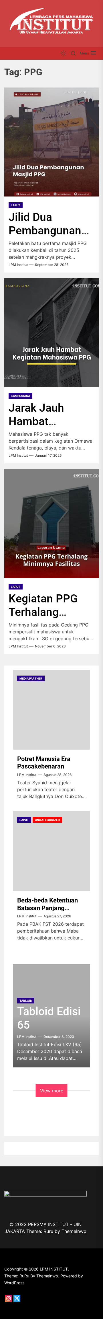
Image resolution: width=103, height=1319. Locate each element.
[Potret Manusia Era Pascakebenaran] (51, 710)
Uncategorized (47, 820)
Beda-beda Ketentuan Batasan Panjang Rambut (47, 908)
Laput (15, 205)
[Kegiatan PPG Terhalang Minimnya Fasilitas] (51, 523)
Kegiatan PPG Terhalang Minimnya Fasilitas (43, 618)
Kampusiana (20, 396)
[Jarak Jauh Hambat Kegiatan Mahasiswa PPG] (51, 332)
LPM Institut (18, 265)
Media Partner (30, 678)
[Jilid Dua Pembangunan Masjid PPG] (51, 142)
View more (51, 1091)
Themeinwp (74, 1231)
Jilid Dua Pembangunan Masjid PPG (45, 231)
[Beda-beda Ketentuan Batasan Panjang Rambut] (51, 851)
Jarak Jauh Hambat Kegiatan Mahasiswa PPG (51, 428)
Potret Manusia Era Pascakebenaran (43, 762)
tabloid (25, 1000)
